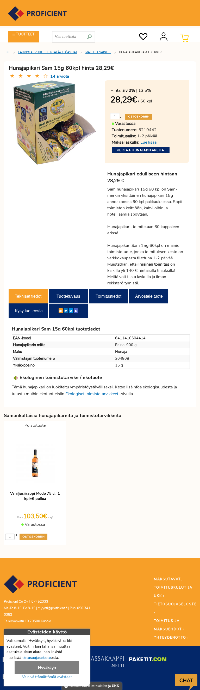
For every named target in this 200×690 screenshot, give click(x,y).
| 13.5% (136, 90)
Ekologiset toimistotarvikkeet (91, 394)
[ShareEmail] (61, 310)
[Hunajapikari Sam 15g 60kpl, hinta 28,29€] (54, 122)
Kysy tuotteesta (29, 311)
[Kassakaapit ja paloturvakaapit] (105, 662)
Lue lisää (148, 142)
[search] (89, 34)
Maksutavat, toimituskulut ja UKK (93, 686)
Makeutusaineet (98, 52)
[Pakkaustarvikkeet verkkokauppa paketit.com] (147, 660)
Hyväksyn (47, 667)
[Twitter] (71, 310)
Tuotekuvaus (68, 296)
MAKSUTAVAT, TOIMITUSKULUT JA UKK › (173, 587)
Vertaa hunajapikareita (140, 150)
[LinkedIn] (66, 310)
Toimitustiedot (108, 296)
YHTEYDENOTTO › (171, 637)
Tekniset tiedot (28, 296)
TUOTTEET (25, 34)
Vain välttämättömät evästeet (47, 677)
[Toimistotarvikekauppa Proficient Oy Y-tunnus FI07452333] (40, 586)
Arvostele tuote (149, 296)
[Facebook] (76, 310)
